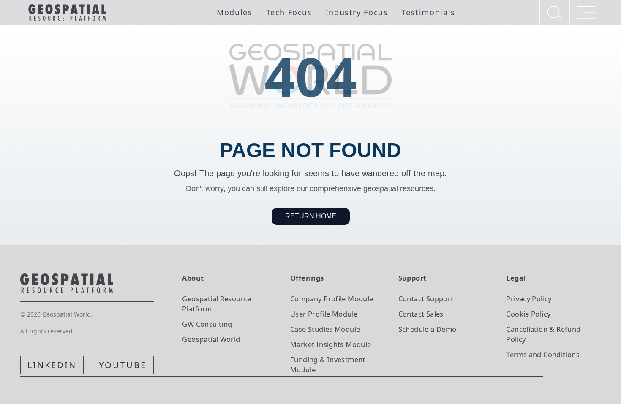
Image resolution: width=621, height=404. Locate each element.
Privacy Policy (528, 298)
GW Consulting (207, 324)
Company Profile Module (331, 298)
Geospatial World (211, 339)
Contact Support (426, 298)
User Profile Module (323, 314)
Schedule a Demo (427, 329)
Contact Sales (421, 314)
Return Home (310, 216)
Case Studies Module (325, 329)
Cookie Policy (528, 314)
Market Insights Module (330, 344)
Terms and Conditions (543, 354)
